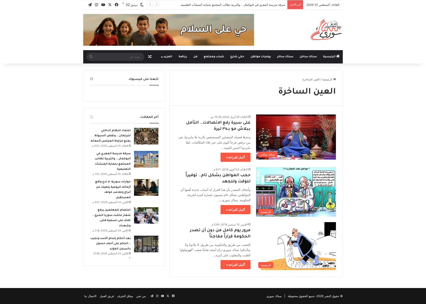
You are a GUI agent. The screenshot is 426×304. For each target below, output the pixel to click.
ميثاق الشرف (125, 296)
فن (195, 56)
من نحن (141, 296)
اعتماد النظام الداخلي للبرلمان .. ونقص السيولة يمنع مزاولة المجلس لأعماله (111, 136)
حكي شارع (237, 56)
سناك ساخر (285, 56)
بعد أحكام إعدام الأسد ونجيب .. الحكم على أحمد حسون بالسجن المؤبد (110, 244)
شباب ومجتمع (214, 56)
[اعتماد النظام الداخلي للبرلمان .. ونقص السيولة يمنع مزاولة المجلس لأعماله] (146, 136)
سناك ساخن (308, 56)
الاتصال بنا (90, 296)
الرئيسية (329, 56)
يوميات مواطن (260, 56)
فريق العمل (107, 296)
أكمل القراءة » (235, 157)
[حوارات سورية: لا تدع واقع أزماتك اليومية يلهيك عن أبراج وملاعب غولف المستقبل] (146, 187)
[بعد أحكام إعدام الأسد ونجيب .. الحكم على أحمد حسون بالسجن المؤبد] (146, 244)
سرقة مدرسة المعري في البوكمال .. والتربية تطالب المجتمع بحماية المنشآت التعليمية (233, 4)
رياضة (183, 56)
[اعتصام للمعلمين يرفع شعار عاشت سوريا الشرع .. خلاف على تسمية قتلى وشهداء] (146, 215)
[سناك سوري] (327, 29)
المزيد (168, 56)
